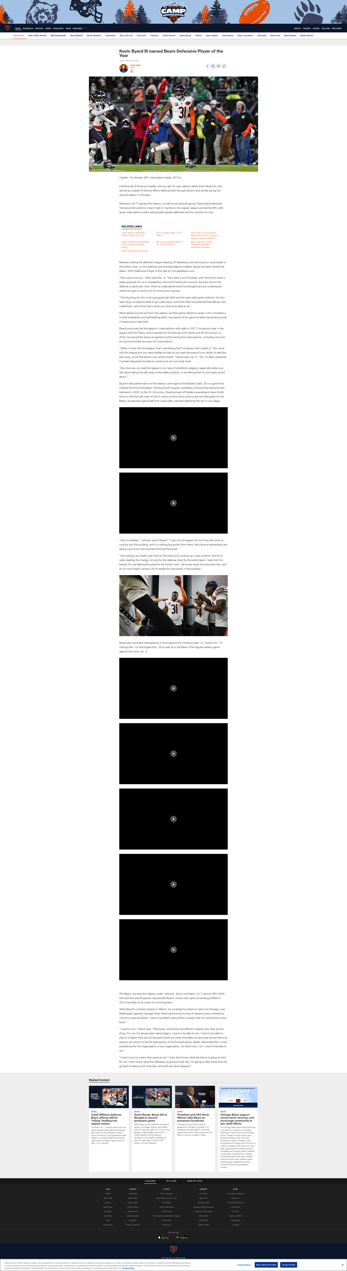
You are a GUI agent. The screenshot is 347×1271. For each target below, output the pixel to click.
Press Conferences (133, 1225)
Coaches (108, 1202)
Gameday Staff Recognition (203, 1207)
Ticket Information (166, 1194)
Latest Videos (133, 1202)
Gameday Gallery (133, 1216)
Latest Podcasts (133, 1207)
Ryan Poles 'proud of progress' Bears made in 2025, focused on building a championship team (205, 235)
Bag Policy (203, 1198)
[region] (173, 1265)
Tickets (166, 1189)
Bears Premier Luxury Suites (166, 1198)
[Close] (343, 1265)
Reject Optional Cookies (266, 1265)
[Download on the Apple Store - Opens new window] (164, 1237)
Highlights (132, 1220)
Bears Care (235, 1198)
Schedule (107, 1211)
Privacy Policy (128, 1268)
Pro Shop (235, 1211)
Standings (108, 1216)
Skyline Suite (166, 1211)
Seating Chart (203, 1216)
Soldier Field (203, 1220)
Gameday (203, 1189)
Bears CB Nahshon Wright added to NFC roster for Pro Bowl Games (135, 244)
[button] (173, 437)
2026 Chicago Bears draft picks (135, 251)
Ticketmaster (166, 1220)
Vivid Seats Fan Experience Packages (166, 1216)
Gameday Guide (203, 1202)
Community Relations (235, 1202)
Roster (107, 1194)
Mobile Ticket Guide (166, 1207)
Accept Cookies (288, 1265)
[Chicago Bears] (173, 1250)
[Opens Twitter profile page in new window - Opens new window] (131, 71)
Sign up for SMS (235, 1216)
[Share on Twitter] (213, 67)
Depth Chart (107, 1198)
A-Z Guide (203, 1194)
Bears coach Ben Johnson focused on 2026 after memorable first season (202, 244)
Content (132, 1189)
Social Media (235, 1220)
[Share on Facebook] (207, 67)
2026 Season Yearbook (235, 1194)
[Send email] (218, 67)
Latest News (132, 1194)
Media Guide (107, 1207)
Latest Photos (133, 1198)
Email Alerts (235, 1207)
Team (108, 1189)
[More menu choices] (85, 28)
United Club (166, 1225)
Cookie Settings (244, 1265)
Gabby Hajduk (135, 65)
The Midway (166, 1202)
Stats (108, 1220)
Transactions (107, 1225)
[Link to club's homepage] (7, 28)
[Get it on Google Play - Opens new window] (182, 1238)
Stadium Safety (203, 1225)
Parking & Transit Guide (203, 1211)
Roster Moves (133, 1211)
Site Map (235, 1225)
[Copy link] (224, 66)
